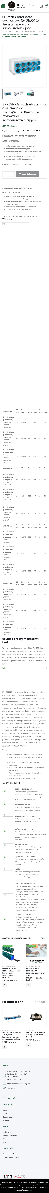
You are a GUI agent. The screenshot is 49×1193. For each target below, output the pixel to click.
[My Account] (42, 6)
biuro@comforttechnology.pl (27, 5)
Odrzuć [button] (32, 1190)
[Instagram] (4, 1098)
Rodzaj (5, 164)
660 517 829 (22, 7)
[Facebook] (14, 1098)
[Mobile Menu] (3, 6)
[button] (5, 65)
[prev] (42, 104)
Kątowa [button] (16, 164)
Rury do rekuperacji (8, 967)
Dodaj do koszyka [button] (4, 985)
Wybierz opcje (28, 985)
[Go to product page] (12, 1018)
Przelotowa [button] (27, 164)
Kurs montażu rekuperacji (34, 967)
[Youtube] (9, 1098)
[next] (45, 104)
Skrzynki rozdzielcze (8, 1030)
